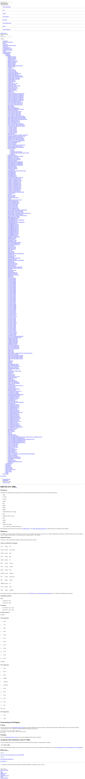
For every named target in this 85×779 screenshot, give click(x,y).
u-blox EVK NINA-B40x (13, 447)
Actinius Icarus (11, 68)
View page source (6, 482)
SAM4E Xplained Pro (12, 377)
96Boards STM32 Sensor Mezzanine (15, 65)
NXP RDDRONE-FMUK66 (13, 368)
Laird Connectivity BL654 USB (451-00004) (17, 117)
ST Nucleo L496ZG (12, 328)
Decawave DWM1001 (12, 142)
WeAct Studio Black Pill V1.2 (14, 120)
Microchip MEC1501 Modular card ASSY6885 (17, 209)
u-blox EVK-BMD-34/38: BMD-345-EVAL (17, 440)
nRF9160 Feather (11, 133)
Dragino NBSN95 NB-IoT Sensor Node (16, 147)
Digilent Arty (10, 91)
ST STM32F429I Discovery (13, 406)
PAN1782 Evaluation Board (13, 348)
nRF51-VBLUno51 (12, 249)
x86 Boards (7, 54)
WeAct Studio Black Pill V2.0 (14, 122)
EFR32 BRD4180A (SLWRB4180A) (15, 162)
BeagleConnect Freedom (13, 110)
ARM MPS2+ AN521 (12, 240)
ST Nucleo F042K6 (12, 281)
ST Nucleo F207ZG (12, 285)
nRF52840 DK (11, 261)
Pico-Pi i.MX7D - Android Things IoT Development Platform (20, 353)
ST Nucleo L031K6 (12, 318)
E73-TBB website (25, 528)
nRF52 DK (10, 269)
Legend (9, 198)
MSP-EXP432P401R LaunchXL (14, 242)
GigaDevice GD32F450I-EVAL (14, 186)
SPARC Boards (8, 471)
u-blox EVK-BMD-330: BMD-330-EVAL (16, 438)
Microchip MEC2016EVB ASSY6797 (15, 214)
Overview (12, 149)
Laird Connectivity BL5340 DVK (14, 111)
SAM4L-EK (10, 378)
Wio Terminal (10, 459)
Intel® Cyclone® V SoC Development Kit (16, 140)
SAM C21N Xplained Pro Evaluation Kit (16, 93)
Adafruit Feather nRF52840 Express (15, 75)
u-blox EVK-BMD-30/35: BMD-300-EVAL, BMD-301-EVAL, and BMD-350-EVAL (25, 437)
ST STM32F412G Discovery (14, 405)
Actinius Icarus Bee (12, 70)
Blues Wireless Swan (12, 429)
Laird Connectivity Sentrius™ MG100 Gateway (17, 215)
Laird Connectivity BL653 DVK (14, 113)
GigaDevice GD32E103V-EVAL (14, 179)
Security (4, 51)
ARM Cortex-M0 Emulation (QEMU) (15, 356)
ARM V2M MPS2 (11, 239)
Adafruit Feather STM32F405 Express (15, 76)
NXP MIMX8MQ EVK (12, 223)
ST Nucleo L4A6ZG (12, 329)
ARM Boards (8, 55)
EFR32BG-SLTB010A (12, 167)
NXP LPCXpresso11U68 (13, 200)
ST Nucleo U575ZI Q (12, 332)
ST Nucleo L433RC (12, 325)
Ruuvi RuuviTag (11, 375)
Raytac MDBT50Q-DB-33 (13, 364)
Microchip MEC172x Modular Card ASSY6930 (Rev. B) (19, 213)
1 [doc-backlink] (2, 752)
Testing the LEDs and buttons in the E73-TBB (19, 152)
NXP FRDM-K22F (12, 171)
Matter (4, 26)
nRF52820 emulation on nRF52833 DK (16, 253)
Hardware (12, 150)
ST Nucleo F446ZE (12, 299)
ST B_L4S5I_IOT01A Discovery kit (15, 103)
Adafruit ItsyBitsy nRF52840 (13, 79)
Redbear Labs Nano (12, 247)
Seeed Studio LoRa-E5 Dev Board (15, 199)
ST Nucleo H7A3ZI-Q (12, 316)
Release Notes (6, 473)
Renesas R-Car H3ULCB (13, 367)
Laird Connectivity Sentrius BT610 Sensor (16, 126)
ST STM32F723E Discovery (13, 410)
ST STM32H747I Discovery (13, 420)
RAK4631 (10, 362)
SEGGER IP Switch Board (13, 197)
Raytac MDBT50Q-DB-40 (13, 365)
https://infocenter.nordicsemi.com (6, 759)
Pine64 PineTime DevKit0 (13, 354)
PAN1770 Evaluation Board (13, 345)
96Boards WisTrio (11, 66)
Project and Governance (7, 49)
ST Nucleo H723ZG (12, 311)
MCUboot (5, 19)
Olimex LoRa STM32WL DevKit (14, 337)
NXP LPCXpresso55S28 (13, 206)
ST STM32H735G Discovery (14, 419)
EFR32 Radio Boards (12, 166)
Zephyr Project (6, 16)
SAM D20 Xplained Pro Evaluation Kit (16, 94)
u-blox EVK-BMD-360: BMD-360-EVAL (16, 441)
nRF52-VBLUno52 (12, 265)
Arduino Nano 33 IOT (12, 86)
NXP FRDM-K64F (12, 173)
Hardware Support (6, 47)
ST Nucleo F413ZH (12, 296)
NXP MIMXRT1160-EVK (13, 232)
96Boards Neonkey (12, 63)
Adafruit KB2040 (11, 80)
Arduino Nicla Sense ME (13, 87)
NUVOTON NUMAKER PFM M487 (15, 336)
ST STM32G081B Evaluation (14, 416)
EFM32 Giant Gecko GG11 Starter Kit (15, 156)
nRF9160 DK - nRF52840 (13, 274)
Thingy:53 (10, 433)
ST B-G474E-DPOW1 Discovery (14, 101)
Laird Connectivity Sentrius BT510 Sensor (16, 124)
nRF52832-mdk (11, 252)
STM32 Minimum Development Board (15, 394)
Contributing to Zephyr (7, 48)
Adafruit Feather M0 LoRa (13, 74)
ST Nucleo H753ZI (12, 315)
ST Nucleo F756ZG (12, 301)
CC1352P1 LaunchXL (12, 127)
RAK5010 (10, 363)
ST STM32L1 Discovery (13, 422)
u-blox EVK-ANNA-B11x (13, 443)
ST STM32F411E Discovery (13, 404)
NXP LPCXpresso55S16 (13, 205)
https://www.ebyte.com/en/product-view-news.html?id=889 (12, 754)
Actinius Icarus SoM (12, 71)
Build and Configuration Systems (9, 45)
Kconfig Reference (6, 29)
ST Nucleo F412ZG (12, 294)
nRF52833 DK (11, 254)
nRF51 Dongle (11, 251)
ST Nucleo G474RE (12, 309)
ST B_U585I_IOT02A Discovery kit (15, 104)
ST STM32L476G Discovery (14, 423)
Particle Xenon (11, 351)
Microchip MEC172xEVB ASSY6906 (15, 212)
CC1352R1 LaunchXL (12, 128)
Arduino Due (10, 82)
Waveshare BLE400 (12, 246)
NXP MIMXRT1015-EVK (13, 225)
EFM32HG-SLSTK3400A (13, 157)
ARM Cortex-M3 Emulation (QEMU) (15, 357)
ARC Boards (8, 464)
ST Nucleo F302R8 (12, 287)
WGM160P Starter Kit (12, 155)
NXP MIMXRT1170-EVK (13, 233)
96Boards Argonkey (12, 57)
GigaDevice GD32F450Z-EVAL (14, 188)
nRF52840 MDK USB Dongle (14, 258)
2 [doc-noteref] (46, 528)
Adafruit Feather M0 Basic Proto (14, 73)
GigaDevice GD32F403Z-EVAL (14, 184)
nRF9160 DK (10, 275)
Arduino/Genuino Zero (12, 90)
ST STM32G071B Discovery (14, 415)
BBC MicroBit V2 (11, 107)
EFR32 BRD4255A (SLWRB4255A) (15, 165)
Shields (6, 472)
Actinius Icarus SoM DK (13, 72)
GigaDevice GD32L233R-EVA (14, 190)
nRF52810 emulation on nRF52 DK (15, 268)
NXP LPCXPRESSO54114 (13, 203)
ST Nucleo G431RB (12, 308)
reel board (10, 369)
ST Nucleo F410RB (12, 292)
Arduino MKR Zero (12, 84)
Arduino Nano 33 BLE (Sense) (14, 85)
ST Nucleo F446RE (12, 298)
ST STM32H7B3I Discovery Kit (14, 421)
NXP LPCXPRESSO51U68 (13, 202)
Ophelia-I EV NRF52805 (13, 456)
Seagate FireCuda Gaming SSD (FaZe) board (17, 170)
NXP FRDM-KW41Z (12, 176)
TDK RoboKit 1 (11, 430)
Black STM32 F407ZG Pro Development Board (17, 119)
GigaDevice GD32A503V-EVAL (14, 178)
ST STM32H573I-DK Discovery (14, 417)
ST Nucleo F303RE (12, 289)
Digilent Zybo (11, 462)
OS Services (5, 44)
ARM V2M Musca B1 (12, 451)
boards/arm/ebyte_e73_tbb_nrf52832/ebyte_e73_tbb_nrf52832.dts (70, 747)
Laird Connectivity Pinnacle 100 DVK (15, 355)
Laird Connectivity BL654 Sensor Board (16, 115)
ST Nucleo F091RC (12, 283)
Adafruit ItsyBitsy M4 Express (14, 77)
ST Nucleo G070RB (12, 305)
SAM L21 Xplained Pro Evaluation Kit (15, 98)
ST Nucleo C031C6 (12, 278)
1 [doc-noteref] (29, 528)
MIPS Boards (8, 466)
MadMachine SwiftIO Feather (14, 236)
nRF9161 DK (10, 277)
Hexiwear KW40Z (11, 195)
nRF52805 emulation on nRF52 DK (15, 266)
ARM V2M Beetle (11, 450)
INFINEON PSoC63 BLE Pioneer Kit (15, 137)
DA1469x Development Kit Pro (14, 141)
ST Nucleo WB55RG (12, 334)
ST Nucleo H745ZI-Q (12, 313)
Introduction (5, 41)
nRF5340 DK (10, 271)
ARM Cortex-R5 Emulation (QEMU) (15, 358)
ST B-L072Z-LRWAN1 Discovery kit (15, 102)
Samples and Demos (7, 52)
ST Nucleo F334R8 (12, 290)
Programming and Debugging (16, 151)
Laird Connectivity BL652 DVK (14, 112)
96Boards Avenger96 (12, 58)
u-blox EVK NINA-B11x (13, 444)
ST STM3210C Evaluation (13, 392)
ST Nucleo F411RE (12, 293)
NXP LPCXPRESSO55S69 (13, 208)
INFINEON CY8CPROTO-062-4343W (16, 139)
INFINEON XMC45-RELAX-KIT (15, 461)
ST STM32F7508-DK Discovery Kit (15, 412)
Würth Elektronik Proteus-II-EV (14, 457)
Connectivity (5, 46)
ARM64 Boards (8, 463)
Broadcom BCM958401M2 (13, 108)
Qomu (9, 359)
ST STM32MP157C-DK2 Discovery (15, 426)
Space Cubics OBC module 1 (14, 383)
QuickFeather (10, 360)
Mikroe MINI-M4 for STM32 (14, 217)
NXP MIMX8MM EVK (13, 218)
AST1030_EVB (11, 92)
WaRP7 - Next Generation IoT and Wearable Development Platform (21, 453)
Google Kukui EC (11, 193)
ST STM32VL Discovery (13, 428)
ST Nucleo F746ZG (12, 300)
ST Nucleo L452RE (12, 326)
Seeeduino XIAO (11, 384)
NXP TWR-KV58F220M (13, 435)
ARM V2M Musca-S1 (12, 452)
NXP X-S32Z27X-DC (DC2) (14, 376)
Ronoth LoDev (11, 372)
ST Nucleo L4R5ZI (12, 330)
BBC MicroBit (11, 105)
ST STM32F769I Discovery (13, 413)
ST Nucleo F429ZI (11, 297)
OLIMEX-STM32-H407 (13, 341)
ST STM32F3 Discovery (13, 401)
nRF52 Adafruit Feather (12, 263)
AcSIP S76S (10, 373)
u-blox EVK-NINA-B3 (12, 445)
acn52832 (10, 67)
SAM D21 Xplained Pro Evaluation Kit (16, 95)
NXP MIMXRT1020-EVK (13, 226)
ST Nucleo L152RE (12, 321)
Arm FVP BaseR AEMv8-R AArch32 (15, 177)
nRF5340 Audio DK (12, 270)
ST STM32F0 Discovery (13, 398)
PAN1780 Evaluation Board (13, 346)
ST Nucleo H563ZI (12, 310)
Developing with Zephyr (8, 42)
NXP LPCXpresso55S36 (13, 207)
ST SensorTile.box (11, 386)
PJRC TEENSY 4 (11, 431)
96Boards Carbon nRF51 (13, 61)
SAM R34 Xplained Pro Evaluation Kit (16, 100)
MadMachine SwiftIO (12, 237)
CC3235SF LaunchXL (12, 132)
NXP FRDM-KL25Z (12, 175)
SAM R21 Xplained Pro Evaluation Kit (16, 99)
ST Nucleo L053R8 (12, 319)
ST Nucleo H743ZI (12, 312)
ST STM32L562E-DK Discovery (14, 425)
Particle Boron (11, 350)
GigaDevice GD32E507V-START (15, 180)
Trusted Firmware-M (7, 23)
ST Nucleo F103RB (12, 284)
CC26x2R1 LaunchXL (12, 130)
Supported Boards (6, 53)
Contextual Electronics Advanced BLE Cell (16, 136)
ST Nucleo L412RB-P (12, 322)
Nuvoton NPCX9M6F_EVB (13, 244)
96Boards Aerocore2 (12, 56)
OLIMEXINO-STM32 (12, 344)
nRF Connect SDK (7, 6)
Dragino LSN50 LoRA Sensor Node (15, 146)
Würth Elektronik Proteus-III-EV (14, 458)
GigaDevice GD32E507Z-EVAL (14, 181)
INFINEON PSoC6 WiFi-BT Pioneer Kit (16, 138)
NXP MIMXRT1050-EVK (13, 228)
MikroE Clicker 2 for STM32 (14, 216)
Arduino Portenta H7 (12, 89)
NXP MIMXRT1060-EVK (13, 230)
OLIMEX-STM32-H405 (13, 340)
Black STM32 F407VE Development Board (16, 118)
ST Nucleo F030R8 (12, 279)
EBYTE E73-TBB (11, 148)
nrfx (4, 10)
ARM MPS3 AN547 (12, 241)
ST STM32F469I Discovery (13, 407)
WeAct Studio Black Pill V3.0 (14, 121)
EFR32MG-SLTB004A (12, 168)
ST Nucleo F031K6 (12, 280)
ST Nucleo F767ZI (11, 302)
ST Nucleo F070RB (12, 282)
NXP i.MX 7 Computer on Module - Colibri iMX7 (18, 134)
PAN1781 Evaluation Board (13, 347)
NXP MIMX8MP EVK (12, 221)
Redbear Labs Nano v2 (12, 264)
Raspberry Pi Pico (11, 374)
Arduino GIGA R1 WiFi (13, 83)
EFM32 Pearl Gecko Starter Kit (14, 158)
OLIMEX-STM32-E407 (13, 338)
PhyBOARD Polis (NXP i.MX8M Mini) (16, 219)
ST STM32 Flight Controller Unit (14, 391)
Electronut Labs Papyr (12, 259)
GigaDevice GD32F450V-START (15, 187)
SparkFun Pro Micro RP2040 (14, 388)
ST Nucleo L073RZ (12, 320)
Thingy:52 (10, 432)
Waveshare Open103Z (12, 454)
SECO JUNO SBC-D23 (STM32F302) (16, 402)
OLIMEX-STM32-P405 (13, 343)
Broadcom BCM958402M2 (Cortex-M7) (16, 109)
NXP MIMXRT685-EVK (13, 235)
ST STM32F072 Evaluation (13, 396)
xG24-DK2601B (11, 169)
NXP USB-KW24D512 (12, 449)
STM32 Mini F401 (11, 403)
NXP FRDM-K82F (12, 174)
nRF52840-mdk (11, 256)
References (12, 153)
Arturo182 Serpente (12, 387)
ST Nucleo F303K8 (12, 288)
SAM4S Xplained (11, 379)
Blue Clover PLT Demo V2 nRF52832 (15, 123)
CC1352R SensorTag (12, 129)
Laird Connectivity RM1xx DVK (14, 371)
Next (1, 761)
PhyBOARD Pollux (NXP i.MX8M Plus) (16, 222)
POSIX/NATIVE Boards (10, 469)
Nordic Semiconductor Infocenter (39, 528)
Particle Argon (11, 349)
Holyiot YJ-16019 (11, 196)
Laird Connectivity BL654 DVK (14, 114)
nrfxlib (4, 13)
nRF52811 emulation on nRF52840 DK (16, 260)
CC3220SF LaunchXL (12, 131)
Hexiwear (10, 194)
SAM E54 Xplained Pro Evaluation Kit (15, 96)
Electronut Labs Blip (12, 255)
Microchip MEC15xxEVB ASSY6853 (15, 211)
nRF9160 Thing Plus (12, 390)
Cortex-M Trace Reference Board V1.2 (15, 385)
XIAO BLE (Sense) (12, 460)
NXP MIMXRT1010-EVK (13, 224)
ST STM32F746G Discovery (14, 411)
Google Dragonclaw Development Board (16, 192)
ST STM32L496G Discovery (14, 424)
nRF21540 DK (11, 245)
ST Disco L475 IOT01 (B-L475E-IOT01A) (16, 145)
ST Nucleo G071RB (12, 306)
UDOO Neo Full (11, 448)
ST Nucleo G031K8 (12, 303)
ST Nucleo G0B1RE (12, 307)
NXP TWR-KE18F (12, 434)
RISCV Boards (8, 470)
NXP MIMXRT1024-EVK (13, 227)
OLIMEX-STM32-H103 (13, 339)
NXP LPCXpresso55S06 (13, 204)
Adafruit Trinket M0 (12, 81)
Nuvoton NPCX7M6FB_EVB (14, 243)
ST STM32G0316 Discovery (13, 414)
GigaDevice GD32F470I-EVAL (14, 189)
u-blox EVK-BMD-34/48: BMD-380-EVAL (17, 442)
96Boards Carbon (11, 60)
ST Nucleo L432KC (12, 324)
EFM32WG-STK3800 (12, 160)
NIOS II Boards (8, 467)
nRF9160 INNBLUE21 (12, 272)
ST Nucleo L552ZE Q (12, 331)
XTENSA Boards (9, 468)
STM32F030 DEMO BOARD (14, 395)
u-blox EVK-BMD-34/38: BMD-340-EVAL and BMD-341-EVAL (21, 439)
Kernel (4, 43)
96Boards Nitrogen (11, 64)
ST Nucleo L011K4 (12, 317)
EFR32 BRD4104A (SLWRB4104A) (15, 161)
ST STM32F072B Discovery (13, 397)
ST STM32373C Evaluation (13, 393)
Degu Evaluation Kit (12, 143)
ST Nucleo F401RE (12, 291)
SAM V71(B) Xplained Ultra (14, 382)
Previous (4, 761)
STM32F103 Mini (11, 400)
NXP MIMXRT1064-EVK (13, 231)
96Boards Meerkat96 (12, 62)
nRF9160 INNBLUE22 (12, 273)
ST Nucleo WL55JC (12, 335)
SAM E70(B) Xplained (12, 381)
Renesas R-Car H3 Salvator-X (14, 366)
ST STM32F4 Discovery (13, 409)
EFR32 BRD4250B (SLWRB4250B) (15, 164)
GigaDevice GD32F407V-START (15, 185)
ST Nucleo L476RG (12, 327)
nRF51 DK (10, 250)
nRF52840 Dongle (11, 262)
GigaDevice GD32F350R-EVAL (14, 183)
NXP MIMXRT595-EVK (13, 234)
